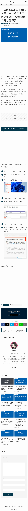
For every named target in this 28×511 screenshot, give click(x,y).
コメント (5, 461)
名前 (4, 478)
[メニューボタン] (2, 2)
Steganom (14, 2)
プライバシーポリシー (13, 506)
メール (5, 483)
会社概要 (6, 506)
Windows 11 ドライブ (15, 23)
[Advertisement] (14, 60)
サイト (4, 487)
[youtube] (15, 367)
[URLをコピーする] (25, 324)
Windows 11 (5, 23)
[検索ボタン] (26, 2)
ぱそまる (14, 351)
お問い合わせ (21, 506)
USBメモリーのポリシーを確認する (15, 118)
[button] (3, 324)
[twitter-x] (13, 367)
